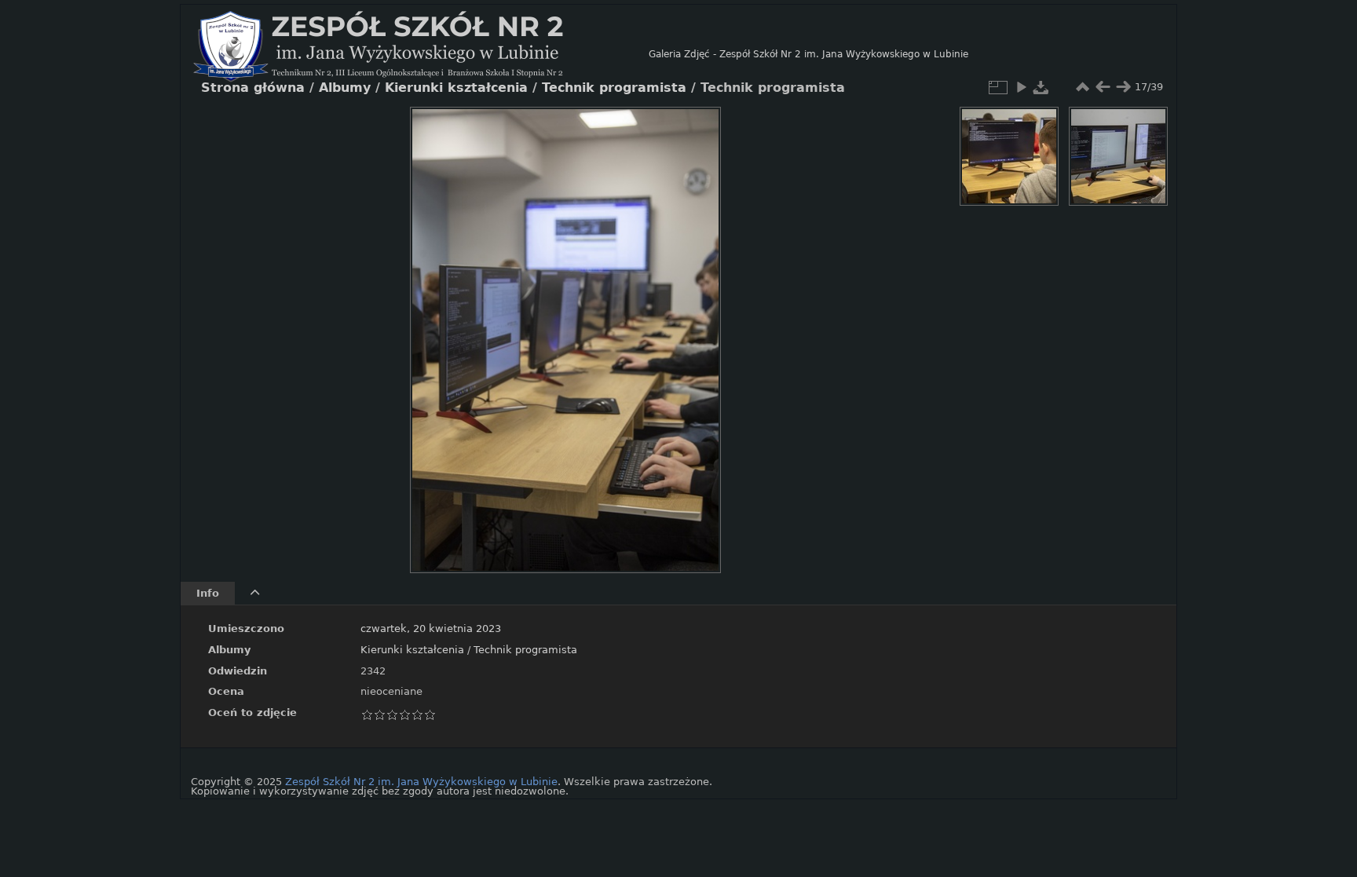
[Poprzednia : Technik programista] (1102, 87)
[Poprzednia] (435, 328)
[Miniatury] (1082, 87)
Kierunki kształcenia (412, 650)
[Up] (559, 130)
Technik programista (525, 650)
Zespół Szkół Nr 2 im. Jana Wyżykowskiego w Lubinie (421, 781)
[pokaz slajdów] (1021, 87)
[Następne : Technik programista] (1123, 87)
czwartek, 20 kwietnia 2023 (430, 628)
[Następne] (695, 328)
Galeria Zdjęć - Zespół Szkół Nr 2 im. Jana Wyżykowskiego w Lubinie (808, 54)
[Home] (421, 54)
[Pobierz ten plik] (1041, 87)
